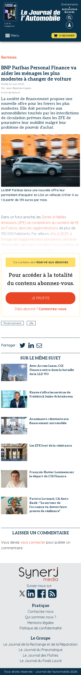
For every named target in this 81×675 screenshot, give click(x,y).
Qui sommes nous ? (40, 617)
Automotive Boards (69, 10)
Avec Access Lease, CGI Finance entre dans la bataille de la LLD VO (51, 370)
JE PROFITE (40, 298)
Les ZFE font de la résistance (50, 445)
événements (69, 4)
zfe (31, 323)
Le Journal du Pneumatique (40, 650)
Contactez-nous (41, 611)
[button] (64, 35)
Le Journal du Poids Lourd (40, 661)
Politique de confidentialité (41, 628)
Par (16, 88)
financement (12, 323)
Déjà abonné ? (40, 309)
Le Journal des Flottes (40, 655)
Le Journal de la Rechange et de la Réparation (40, 644)
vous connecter (33, 542)
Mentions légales (40, 623)
